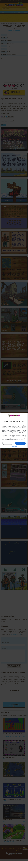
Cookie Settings (14, 439)
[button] (14, 446)
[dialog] (14, 430)
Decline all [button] (7, 443)
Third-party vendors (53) (13, 431)
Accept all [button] (20, 443)
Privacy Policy (20, 439)
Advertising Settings (10, 438)
